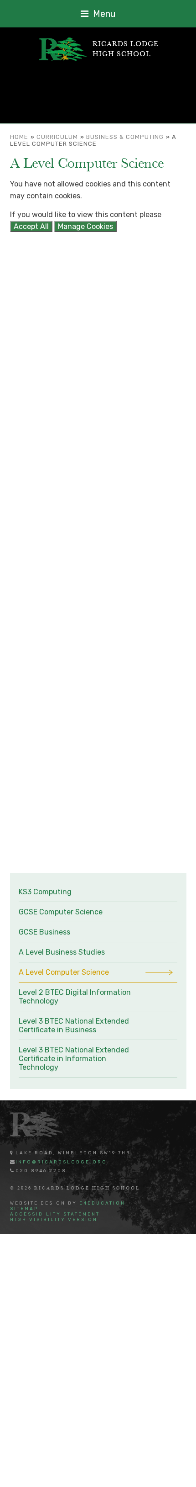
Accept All (31, 226)
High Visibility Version (54, 1219)
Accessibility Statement (55, 1214)
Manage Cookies (85, 226)
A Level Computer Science (93, 140)
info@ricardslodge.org (61, 1162)
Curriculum (57, 136)
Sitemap (24, 1208)
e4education (102, 1203)
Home (19, 136)
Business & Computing (125, 136)
